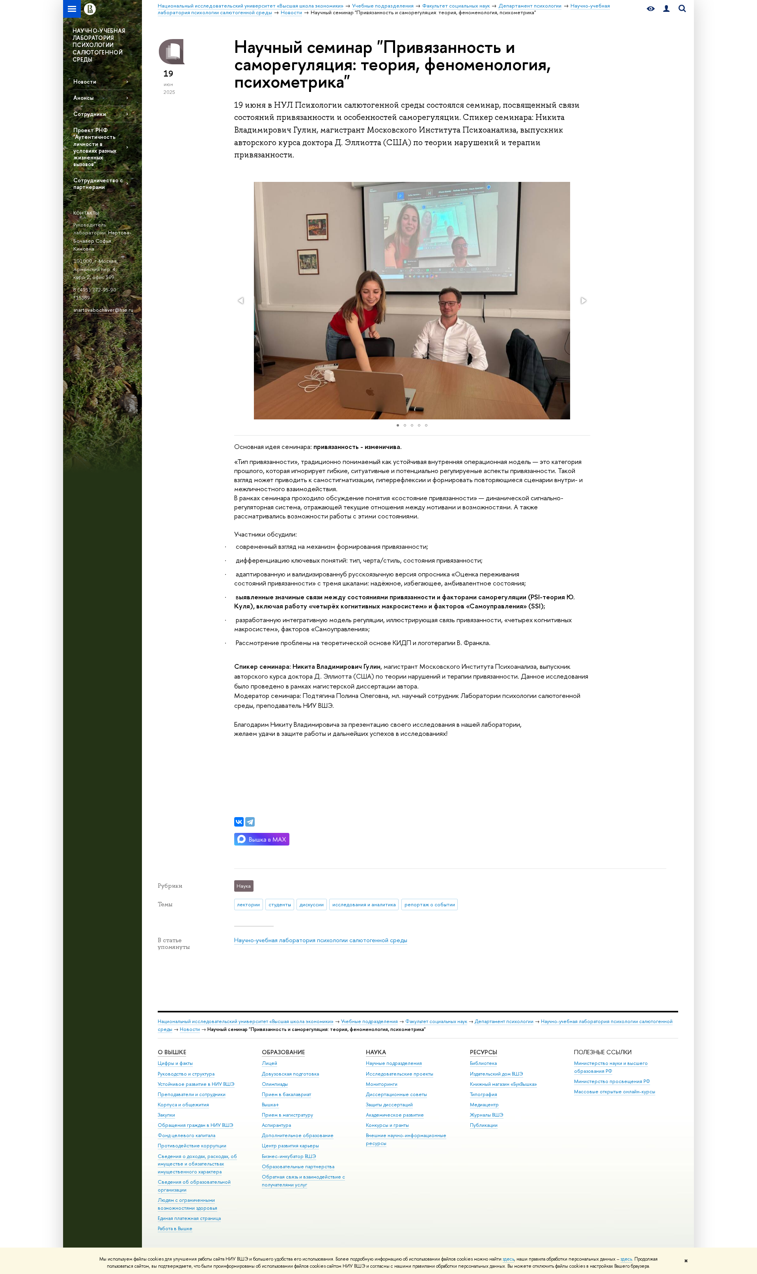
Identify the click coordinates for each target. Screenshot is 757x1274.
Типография (483, 1094)
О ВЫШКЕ (172, 1052)
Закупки (166, 1114)
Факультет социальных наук (436, 1021)
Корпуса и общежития (183, 1104)
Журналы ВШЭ (486, 1114)
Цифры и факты (175, 1063)
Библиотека (483, 1063)
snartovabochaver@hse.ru (103, 309)
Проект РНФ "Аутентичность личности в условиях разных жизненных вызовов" (94, 147)
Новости (84, 81)
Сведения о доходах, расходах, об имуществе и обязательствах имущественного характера (197, 1164)
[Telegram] (250, 822)
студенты (279, 904)
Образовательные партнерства (298, 1166)
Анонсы (83, 97)
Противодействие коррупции (192, 1145)
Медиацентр (484, 1104)
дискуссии (312, 904)
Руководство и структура (186, 1073)
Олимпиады (275, 1084)
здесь (508, 1259)
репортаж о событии (430, 904)
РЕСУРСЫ (483, 1052)
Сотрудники (89, 114)
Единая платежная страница (189, 1218)
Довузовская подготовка (290, 1073)
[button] (241, 300)
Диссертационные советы (396, 1094)
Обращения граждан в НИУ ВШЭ (195, 1125)
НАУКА (376, 1052)
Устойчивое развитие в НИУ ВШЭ (196, 1084)
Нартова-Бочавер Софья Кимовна (102, 240)
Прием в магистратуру (287, 1114)
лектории (248, 904)
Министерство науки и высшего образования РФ (611, 1067)
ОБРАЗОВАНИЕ (283, 1052)
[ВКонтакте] (239, 822)
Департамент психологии (504, 1021)
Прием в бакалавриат (286, 1094)
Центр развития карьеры (290, 1145)
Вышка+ (270, 1104)
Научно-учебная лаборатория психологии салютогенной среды (320, 940)
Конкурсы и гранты (387, 1125)
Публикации (484, 1125)
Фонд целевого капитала (186, 1135)
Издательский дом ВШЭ (496, 1073)
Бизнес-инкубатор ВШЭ (289, 1156)
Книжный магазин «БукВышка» (503, 1084)
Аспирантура (276, 1125)
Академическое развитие (395, 1114)
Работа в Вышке (175, 1228)
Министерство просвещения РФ (612, 1081)
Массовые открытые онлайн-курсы (614, 1091)
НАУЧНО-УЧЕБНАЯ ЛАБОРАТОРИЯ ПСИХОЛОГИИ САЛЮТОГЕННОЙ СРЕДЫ (99, 45)
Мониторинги (381, 1084)
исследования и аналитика (364, 904)
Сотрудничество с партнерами (98, 183)
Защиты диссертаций (389, 1104)
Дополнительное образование (298, 1135)
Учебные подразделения (369, 1021)
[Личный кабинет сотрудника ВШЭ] (666, 9)
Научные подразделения (394, 1063)
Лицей (269, 1063)
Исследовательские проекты (399, 1073)
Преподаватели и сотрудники (192, 1094)
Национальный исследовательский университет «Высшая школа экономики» (246, 1021)
